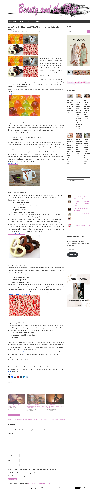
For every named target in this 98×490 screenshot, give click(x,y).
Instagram (12, 21)
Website (10, 465)
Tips (48, 31)
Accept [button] (77, 488)
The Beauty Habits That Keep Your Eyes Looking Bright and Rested (87, 108)
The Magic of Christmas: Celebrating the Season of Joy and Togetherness (35, 406)
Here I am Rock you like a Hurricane (17, 419)
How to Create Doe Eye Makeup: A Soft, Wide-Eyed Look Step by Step (81, 220)
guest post (39, 31)
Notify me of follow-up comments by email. (22, 473)
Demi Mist (21, 31)
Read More (83, 488)
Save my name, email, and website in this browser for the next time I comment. (33, 469)
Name (10, 456)
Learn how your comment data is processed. (40, 483)
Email (10, 460)
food (35, 31)
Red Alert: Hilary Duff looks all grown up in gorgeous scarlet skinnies (46, 419)
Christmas (28, 31)
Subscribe (72, 254)
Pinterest (38, 21)
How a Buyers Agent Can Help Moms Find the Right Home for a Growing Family (87, 150)
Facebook (22, 21)
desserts (17, 415)
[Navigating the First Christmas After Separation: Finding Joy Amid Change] (55, 399)
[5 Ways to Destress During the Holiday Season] (16, 399)
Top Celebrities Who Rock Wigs (82, 214)
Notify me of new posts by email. (19, 476)
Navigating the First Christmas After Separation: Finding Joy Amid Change (55, 406)
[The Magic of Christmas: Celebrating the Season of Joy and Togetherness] (36, 399)
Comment (11, 433)
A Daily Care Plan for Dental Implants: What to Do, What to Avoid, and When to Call (70, 150)
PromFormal (70, 186)
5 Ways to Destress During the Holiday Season (15, 405)
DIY (32, 31)
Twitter (30, 21)
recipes (44, 31)
